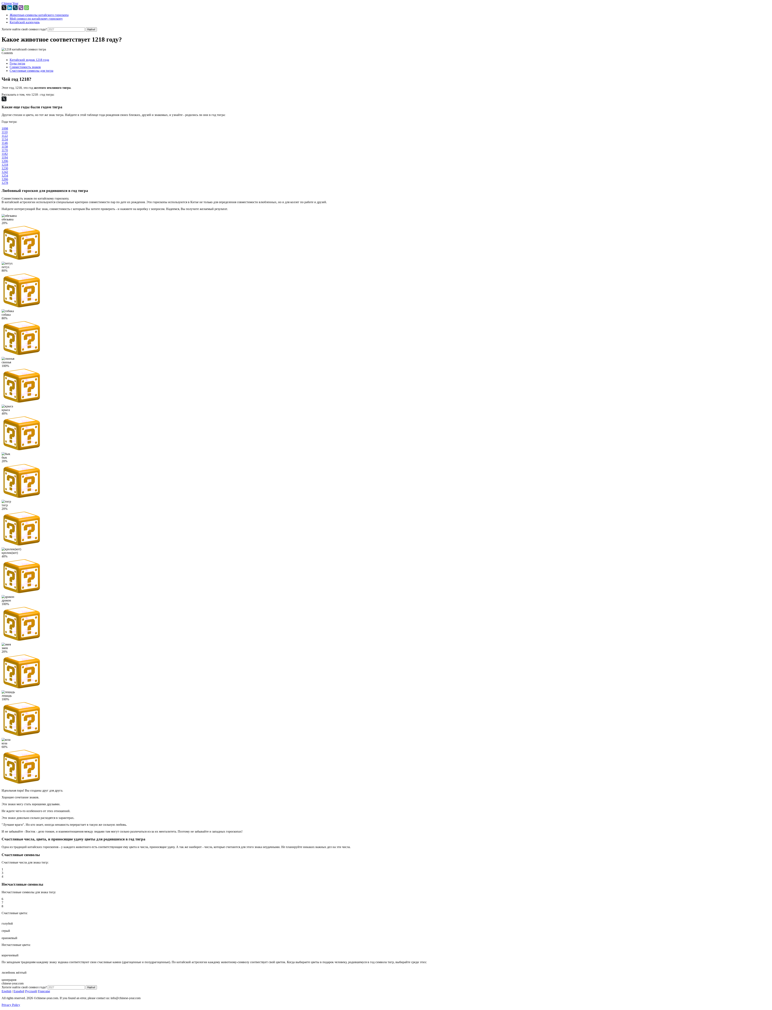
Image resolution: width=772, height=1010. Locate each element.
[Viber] (20, 7)
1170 (5, 150)
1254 (5, 175)
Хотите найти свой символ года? (24, 29)
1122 (5, 135)
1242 (5, 172)
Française (44, 991)
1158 (5, 146)
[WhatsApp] (26, 7)
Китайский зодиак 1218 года (29, 59)
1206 (5, 161)
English (6, 991)
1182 (5, 154)
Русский (31, 991)
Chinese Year (10, 3)
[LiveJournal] (15, 7)
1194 (5, 157)
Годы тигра (17, 63)
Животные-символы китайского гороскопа (39, 15)
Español (18, 991)
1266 (5, 179)
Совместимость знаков (25, 67)
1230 (5, 168)
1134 (5, 139)
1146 (5, 143)
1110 (5, 132)
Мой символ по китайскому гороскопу (36, 18)
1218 (5, 164)
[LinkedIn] (9, 7)
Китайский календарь (25, 22)
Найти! (91, 29)
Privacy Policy (11, 1005)
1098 (5, 128)
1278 (5, 182)
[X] (4, 7)
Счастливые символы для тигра (31, 70)
